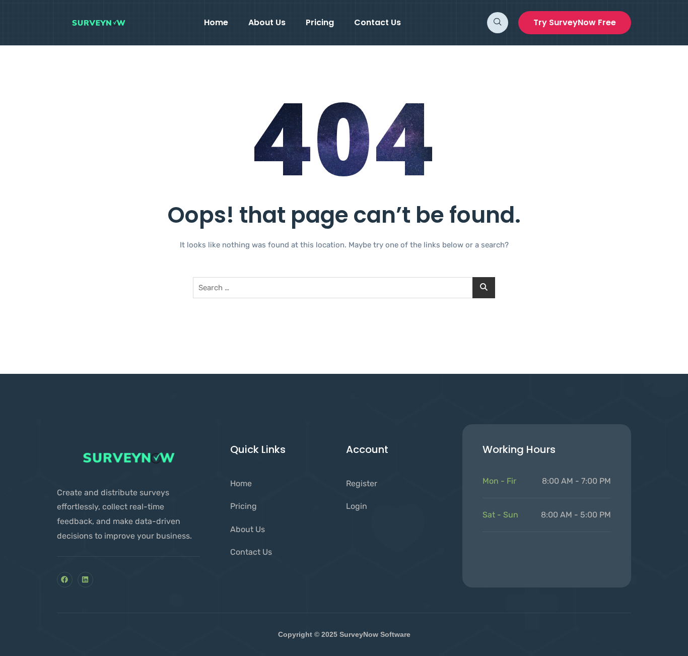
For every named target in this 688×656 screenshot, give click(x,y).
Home (216, 22)
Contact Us (377, 22)
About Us (267, 22)
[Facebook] (65, 579)
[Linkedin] (85, 579)
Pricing (320, 22)
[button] (497, 22)
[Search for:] (344, 287)
